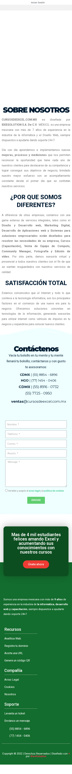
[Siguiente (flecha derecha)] (11, 772)
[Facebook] (14, 412)
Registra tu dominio (16, 645)
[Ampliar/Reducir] (26, 767)
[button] (36, 7)
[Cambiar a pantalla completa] (18, 767)
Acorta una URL (13, 653)
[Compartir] (11, 767)
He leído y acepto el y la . (36, 490)
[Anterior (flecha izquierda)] (3, 772)
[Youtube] (49, 412)
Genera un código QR (17, 660)
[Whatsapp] (31, 412)
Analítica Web (12, 638)
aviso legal (34, 490)
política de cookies (54, 490)
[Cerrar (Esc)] (3, 767)
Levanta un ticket (14, 713)
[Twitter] (23, 412)
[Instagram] (57, 412)
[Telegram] (40, 412)
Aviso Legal (11, 679)
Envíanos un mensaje (17, 720)
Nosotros (10, 694)
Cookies (9, 687)
